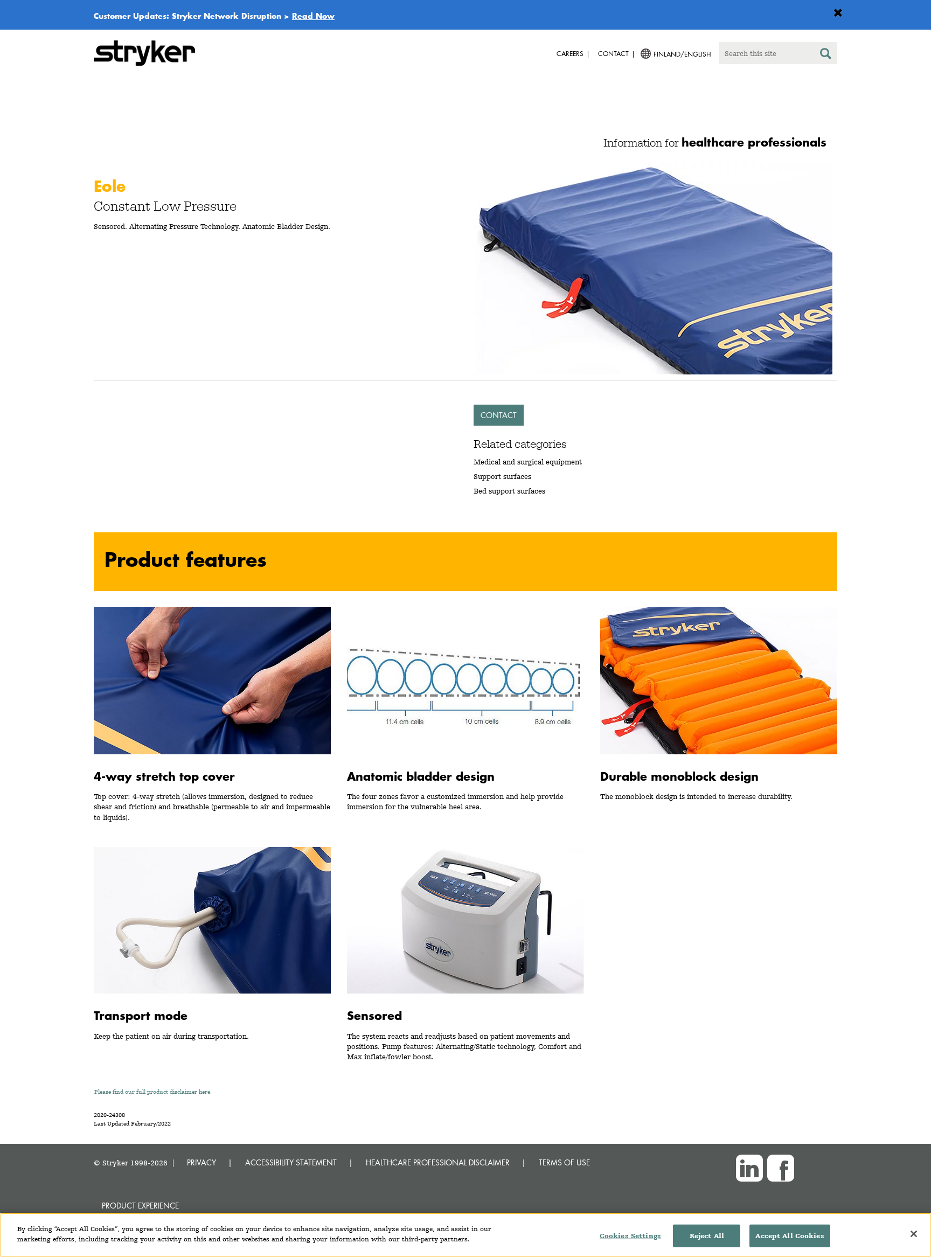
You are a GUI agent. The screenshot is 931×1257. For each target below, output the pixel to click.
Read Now (313, 15)
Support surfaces (502, 476)
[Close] (914, 1234)
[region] (465, 1235)
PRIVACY (201, 1162)
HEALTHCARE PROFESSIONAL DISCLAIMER (438, 1162)
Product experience (140, 1205)
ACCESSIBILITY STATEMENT (291, 1162)
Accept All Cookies (789, 1236)
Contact (499, 415)
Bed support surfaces (509, 491)
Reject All (707, 1236)
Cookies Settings (630, 1236)
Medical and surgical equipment (528, 461)
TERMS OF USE (564, 1162)
